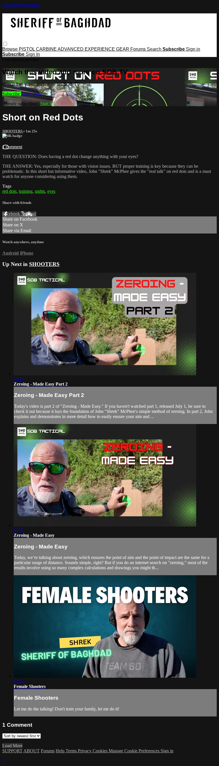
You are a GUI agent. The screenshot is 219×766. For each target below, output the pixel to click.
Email (31, 213)
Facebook (11, 213)
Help (61, 750)
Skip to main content (20, 4)
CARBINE (47, 49)
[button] (5, 44)
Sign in (193, 49)
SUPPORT (12, 750)
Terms (72, 750)
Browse (10, 49)
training (26, 191)
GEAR (123, 49)
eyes (51, 191)
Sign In (33, 54)
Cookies (101, 750)
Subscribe (11, 93)
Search (155, 49)
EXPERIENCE (100, 49)
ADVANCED (71, 49)
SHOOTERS (12, 131)
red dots (9, 191)
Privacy (85, 750)
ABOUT (31, 750)
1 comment (12, 146)
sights (40, 191)
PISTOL (27, 49)
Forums (138, 49)
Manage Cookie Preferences (135, 750)
